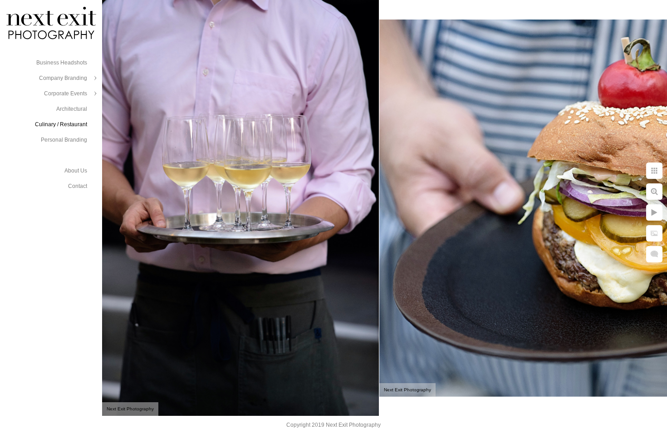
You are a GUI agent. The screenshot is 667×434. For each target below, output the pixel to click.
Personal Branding (64, 140)
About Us (75, 171)
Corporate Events (65, 93)
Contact (77, 186)
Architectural (71, 109)
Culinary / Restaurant (61, 124)
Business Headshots (61, 62)
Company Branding (63, 78)
